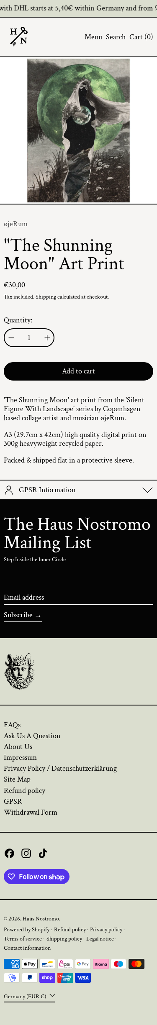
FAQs (12, 725)
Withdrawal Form (30, 812)
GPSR (13, 801)
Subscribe (18, 615)
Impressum (20, 757)
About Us (18, 746)
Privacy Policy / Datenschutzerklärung (60, 768)
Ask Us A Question (32, 736)
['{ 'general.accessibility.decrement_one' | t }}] (11, 338)
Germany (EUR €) (25, 996)
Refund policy (24, 790)
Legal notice (100, 939)
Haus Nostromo (41, 919)
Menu (93, 37)
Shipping (46, 297)
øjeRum (16, 224)
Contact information (27, 948)
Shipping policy (64, 939)
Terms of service (23, 939)
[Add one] (47, 338)
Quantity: (18, 320)
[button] (116, 37)
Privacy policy (106, 929)
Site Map (17, 779)
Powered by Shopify (26, 929)
